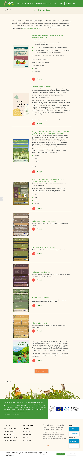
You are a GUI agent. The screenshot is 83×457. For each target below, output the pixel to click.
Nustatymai (71, 454)
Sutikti (61, 454)
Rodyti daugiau (41, 371)
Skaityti (39, 79)
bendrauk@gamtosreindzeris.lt (31, 28)
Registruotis (73, 433)
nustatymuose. (10, 455)
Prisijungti (72, 3)
